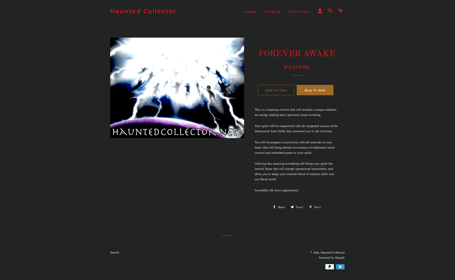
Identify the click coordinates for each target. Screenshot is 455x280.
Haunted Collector (143, 11)
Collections (299, 11)
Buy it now (315, 90)
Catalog (273, 11)
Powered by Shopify (332, 257)
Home (251, 11)
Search (114, 252)
